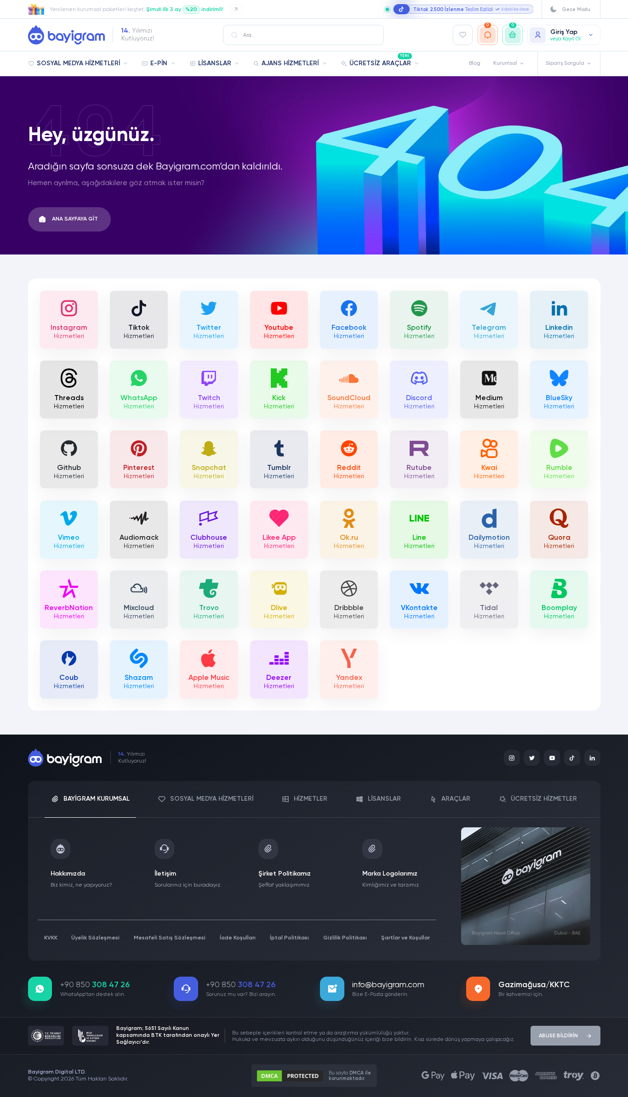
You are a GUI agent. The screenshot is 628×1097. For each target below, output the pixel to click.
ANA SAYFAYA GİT (75, 219)
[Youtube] (552, 758)
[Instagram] (512, 758)
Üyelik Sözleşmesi (95, 938)
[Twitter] (532, 758)
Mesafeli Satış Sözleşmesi (170, 938)
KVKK (50, 938)
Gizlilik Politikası (345, 938)
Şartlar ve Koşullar (405, 938)
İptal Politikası (289, 938)
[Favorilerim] (463, 35)
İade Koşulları (238, 938)
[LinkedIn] (592, 758)
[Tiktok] (572, 758)
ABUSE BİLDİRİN (558, 1036)
